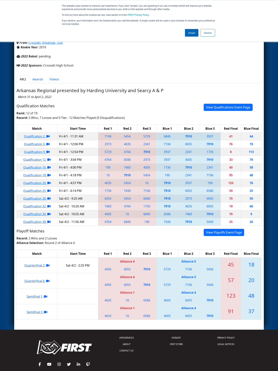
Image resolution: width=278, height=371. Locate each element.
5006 (210, 222)
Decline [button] (208, 32)
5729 (146, 136)
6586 (127, 160)
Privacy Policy (138, 14)
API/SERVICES (126, 337)
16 (108, 175)
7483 (127, 167)
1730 (210, 152)
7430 (127, 191)
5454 (127, 136)
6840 (167, 136)
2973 (108, 144)
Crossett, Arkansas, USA (46, 43)
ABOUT (126, 344)
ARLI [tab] (23, 79)
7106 (108, 136)
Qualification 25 (35, 191)
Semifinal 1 (35, 296)
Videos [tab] (54, 79)
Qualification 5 (35, 144)
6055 (188, 144)
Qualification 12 (35, 160)
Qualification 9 (35, 152)
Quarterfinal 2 (35, 265)
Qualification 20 (35, 183)
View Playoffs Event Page (224, 232)
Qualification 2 (35, 136)
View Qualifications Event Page (228, 107)
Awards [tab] (37, 79)
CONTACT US (127, 350)
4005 (188, 160)
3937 (210, 136)
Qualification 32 (35, 206)
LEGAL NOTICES (226, 344)
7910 (188, 136)
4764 (127, 152)
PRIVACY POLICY (226, 337)
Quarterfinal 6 (35, 281)
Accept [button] (191, 32)
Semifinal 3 (35, 312)
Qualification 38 (35, 222)
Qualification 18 (35, 175)
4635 (127, 144)
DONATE (176, 337)
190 (107, 167)
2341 (146, 144)
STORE (176, 344)
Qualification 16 (35, 167)
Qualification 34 (35, 214)
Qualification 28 (35, 198)
